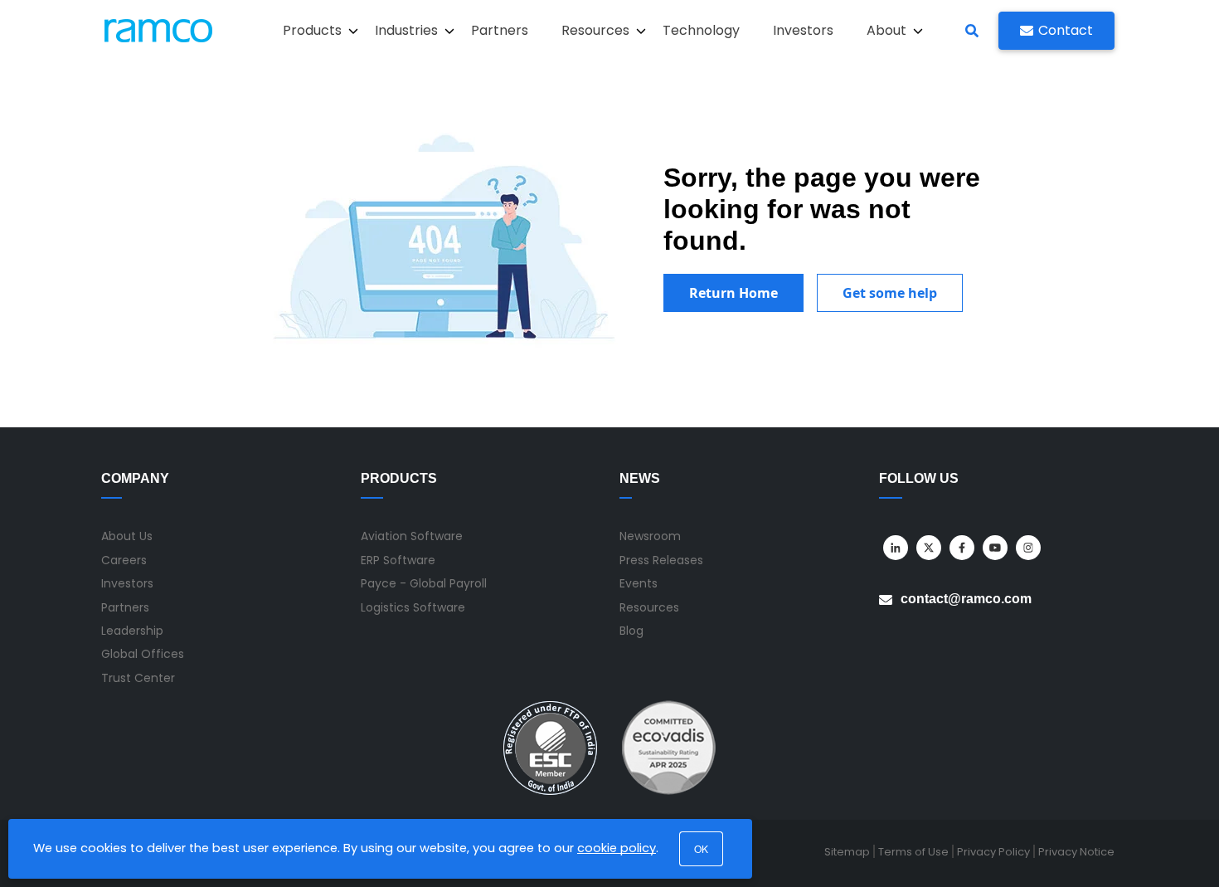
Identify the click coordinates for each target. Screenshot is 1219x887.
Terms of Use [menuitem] (913, 852)
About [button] (886, 30)
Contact (1065, 30)
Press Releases (661, 560)
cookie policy (616, 848)
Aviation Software (412, 536)
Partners (499, 30)
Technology (701, 30)
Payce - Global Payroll (424, 583)
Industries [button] (406, 30)
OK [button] (701, 848)
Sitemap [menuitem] (847, 852)
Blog (631, 630)
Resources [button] (595, 30)
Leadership (132, 630)
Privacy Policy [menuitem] (993, 852)
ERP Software (398, 560)
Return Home (733, 293)
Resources (649, 607)
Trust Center (138, 678)
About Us (127, 536)
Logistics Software (413, 607)
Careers (124, 560)
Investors (803, 30)
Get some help (890, 293)
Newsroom (650, 536)
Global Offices (142, 654)
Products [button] (312, 30)
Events (638, 583)
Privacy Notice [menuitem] (1076, 852)
